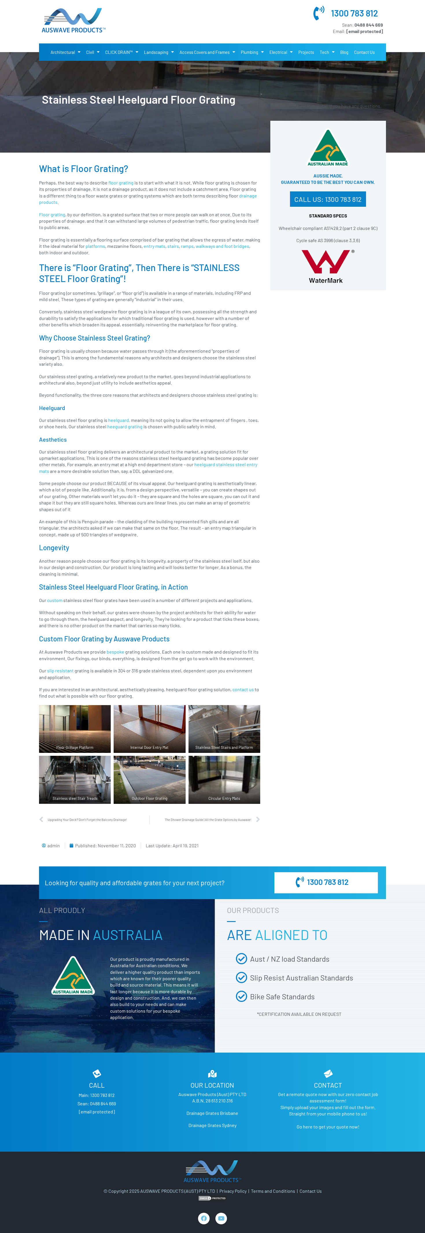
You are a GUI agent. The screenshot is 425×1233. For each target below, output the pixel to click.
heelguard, (119, 420)
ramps (187, 246)
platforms (95, 246)
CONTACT (328, 1085)
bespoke (115, 651)
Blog (344, 52)
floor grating (121, 182)
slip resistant (60, 670)
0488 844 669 (103, 1103)
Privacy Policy (233, 1191)
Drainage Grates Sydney (212, 1125)
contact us (243, 689)
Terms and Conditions (273, 1191)
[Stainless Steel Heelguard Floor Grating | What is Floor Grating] (74, 20)
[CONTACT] (328, 1073)
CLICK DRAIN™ (119, 52)
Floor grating (52, 214)
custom (54, 600)
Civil (90, 52)
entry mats (154, 246)
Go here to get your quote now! (328, 1126)
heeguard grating (125, 426)
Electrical (278, 52)
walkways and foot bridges (222, 246)
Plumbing (249, 52)
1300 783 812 (354, 13)
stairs (173, 246)
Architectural (63, 52)
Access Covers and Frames (205, 52)
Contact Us (364, 52)
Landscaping (156, 52)
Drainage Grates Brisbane (212, 1113)
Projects (306, 52)
